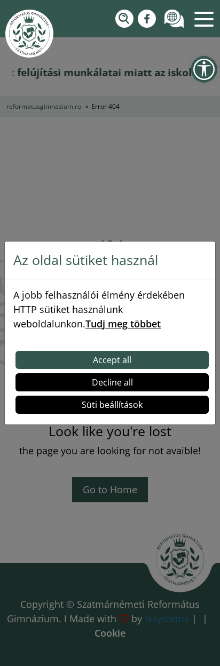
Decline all (112, 382)
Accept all (112, 360)
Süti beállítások (112, 405)
